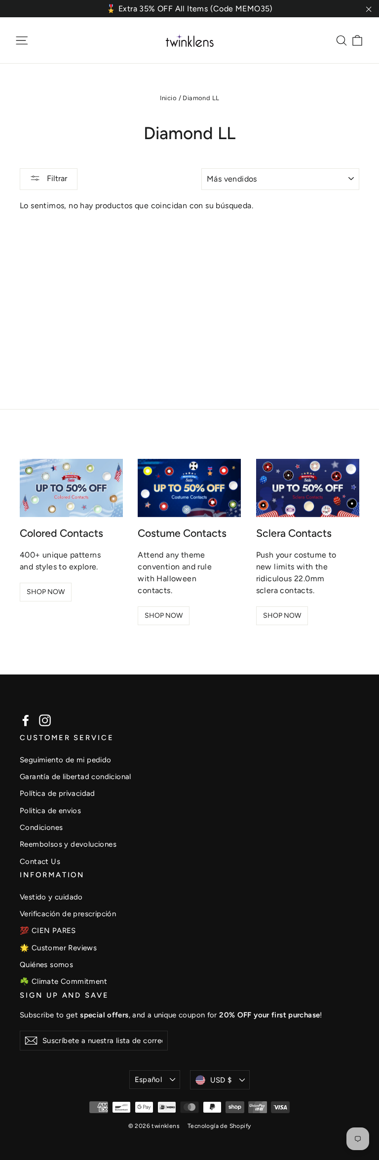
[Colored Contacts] (71, 488)
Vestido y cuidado (51, 897)
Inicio (168, 98)
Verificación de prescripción (68, 913)
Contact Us (40, 861)
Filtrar (56, 178)
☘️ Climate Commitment (63, 981)
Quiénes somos (46, 964)
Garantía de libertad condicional (75, 776)
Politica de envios (50, 810)
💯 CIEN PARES (48, 930)
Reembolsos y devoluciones (68, 844)
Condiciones (41, 827)
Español (148, 1079)
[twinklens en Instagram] (45, 720)
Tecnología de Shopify (219, 1126)
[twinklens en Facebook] (26, 720)
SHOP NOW (46, 592)
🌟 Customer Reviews (58, 947)
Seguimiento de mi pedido (66, 759)
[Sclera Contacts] (307, 488)
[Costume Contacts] (189, 488)
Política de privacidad (57, 793)
